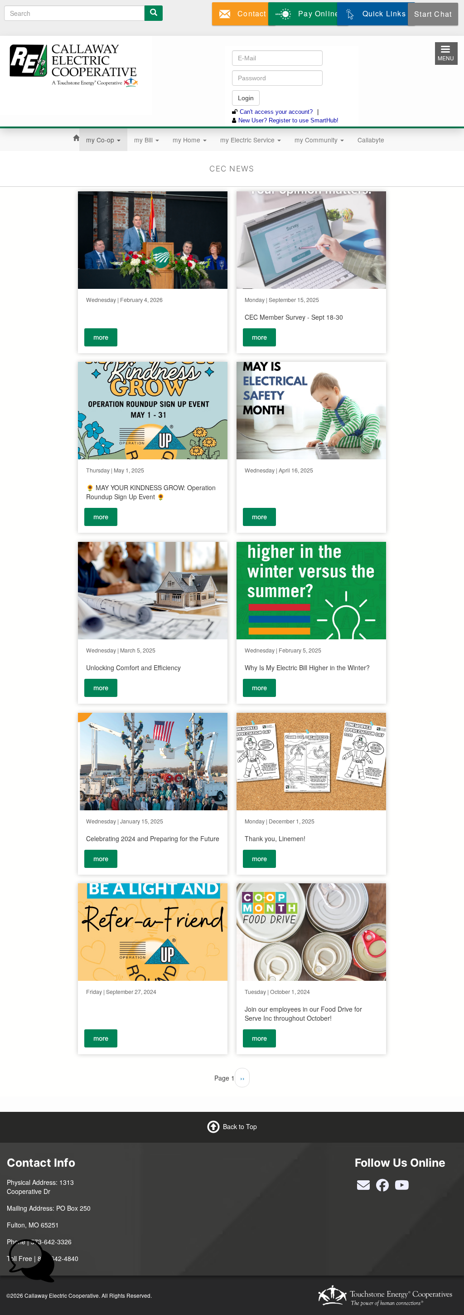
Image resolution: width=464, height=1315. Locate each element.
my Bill (144, 139)
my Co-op (101, 139)
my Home (187, 139)
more (100, 337)
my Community (317, 139)
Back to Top (240, 1126)
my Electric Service (248, 139)
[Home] (72, 64)
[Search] (154, 13)
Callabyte (371, 139)
